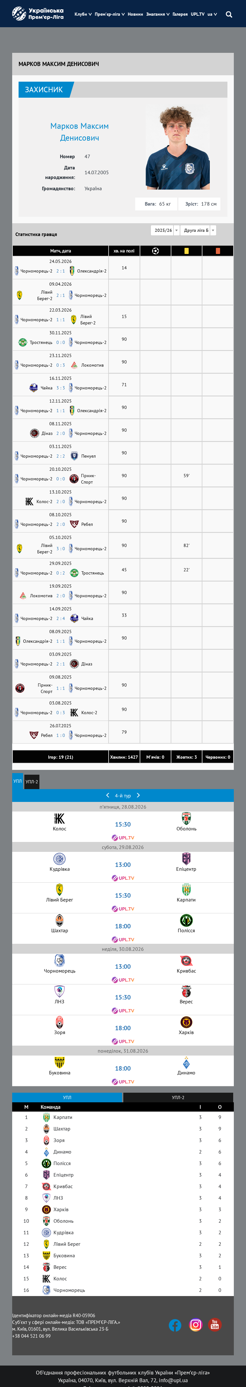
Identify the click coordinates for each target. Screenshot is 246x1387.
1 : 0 (60, 735)
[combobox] (165, 230)
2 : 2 (60, 456)
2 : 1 (60, 271)
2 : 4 (60, 618)
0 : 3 (60, 365)
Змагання (155, 14)
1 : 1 (60, 319)
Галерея (180, 14)
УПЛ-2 (32, 782)
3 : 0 (60, 548)
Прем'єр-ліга (107, 14)
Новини (135, 14)
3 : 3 (60, 388)
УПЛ (17, 781)
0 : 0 (60, 342)
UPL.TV (197, 14)
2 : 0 (60, 433)
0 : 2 (60, 573)
